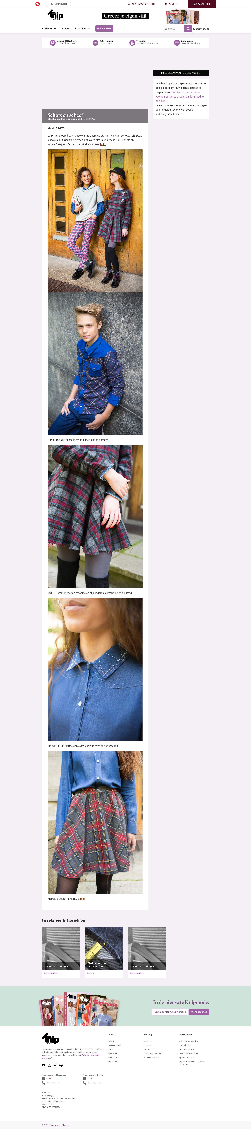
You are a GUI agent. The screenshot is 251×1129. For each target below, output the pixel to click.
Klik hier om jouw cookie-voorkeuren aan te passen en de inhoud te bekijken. (180, 96)
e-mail (49, 1078)
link (82, 898)
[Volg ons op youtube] (43, 1065)
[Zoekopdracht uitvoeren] (188, 28)
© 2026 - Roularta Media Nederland (56, 1125)
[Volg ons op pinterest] (61, 1065)
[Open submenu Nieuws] (55, 28)
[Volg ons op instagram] (49, 1065)
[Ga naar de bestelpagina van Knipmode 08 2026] (174, 18)
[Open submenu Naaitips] (89, 28)
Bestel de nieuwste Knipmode (170, 1012)
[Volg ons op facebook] (55, 1065)
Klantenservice (201, 28)
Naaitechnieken (51, 973)
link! (103, 144)
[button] (202, 4)
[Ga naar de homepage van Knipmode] (55, 14)
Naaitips (90, 973)
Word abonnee (199, 1012)
